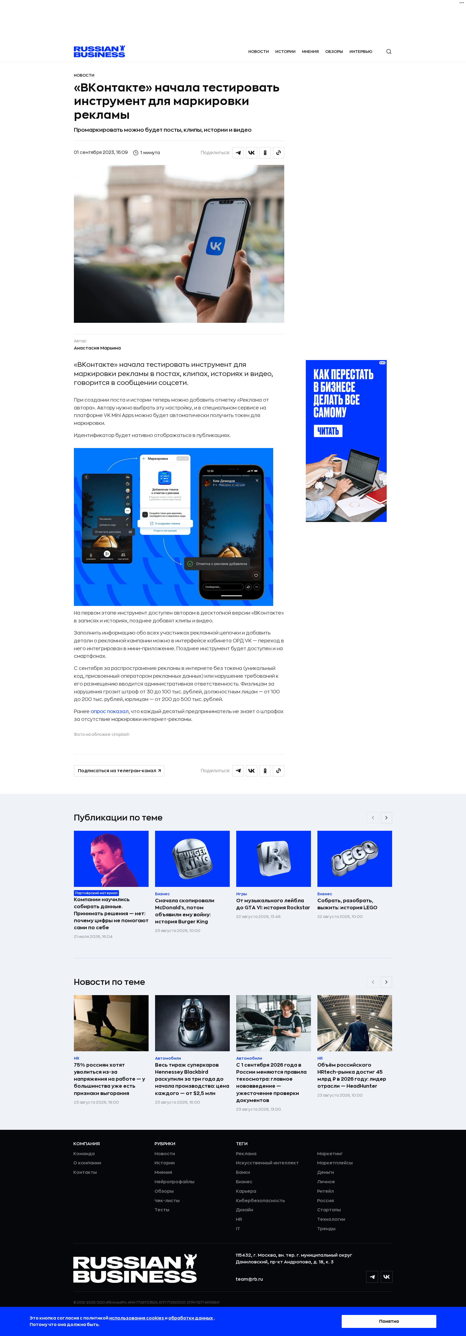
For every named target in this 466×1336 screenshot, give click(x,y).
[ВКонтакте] (387, 1277)
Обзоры (334, 51)
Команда (84, 1154)
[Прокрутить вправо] (386, 817)
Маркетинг (330, 1154)
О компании (87, 1163)
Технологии (331, 1219)
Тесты (162, 1210)
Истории (285, 51)
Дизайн (244, 1210)
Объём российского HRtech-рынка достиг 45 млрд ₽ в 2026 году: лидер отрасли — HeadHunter (351, 1076)
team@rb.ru (249, 1279)
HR (239, 1219)
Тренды (326, 1229)
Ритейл (325, 1191)
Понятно (389, 1321)
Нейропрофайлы (174, 1182)
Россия (325, 1201)
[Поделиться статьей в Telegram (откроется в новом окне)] (238, 152)
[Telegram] (372, 1277)
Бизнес (244, 1182)
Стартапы (329, 1210)
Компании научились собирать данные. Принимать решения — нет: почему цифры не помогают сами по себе (111, 913)
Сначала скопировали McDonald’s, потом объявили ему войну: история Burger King (184, 911)
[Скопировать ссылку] (278, 152)
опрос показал (110, 711)
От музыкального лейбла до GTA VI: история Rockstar (273, 904)
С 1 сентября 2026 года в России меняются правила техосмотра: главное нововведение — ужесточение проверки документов (271, 1083)
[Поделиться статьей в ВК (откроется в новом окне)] (251, 152)
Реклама (246, 1154)
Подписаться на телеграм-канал (117, 771)
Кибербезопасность (260, 1201)
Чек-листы (167, 1201)
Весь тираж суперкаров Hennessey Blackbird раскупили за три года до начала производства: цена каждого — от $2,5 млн (192, 1079)
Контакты (85, 1172)
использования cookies (137, 1318)
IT (238, 1229)
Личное (326, 1182)
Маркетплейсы (335, 1163)
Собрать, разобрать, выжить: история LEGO (347, 904)
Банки (243, 1172)
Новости (258, 51)
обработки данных (191, 1318)
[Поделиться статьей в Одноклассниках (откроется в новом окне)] (265, 152)
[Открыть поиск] (389, 51)
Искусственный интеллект (267, 1163)
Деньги (325, 1172)
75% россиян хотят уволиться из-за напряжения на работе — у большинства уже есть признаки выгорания (109, 1079)
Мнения (310, 51)
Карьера (246, 1191)
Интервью (361, 51)
